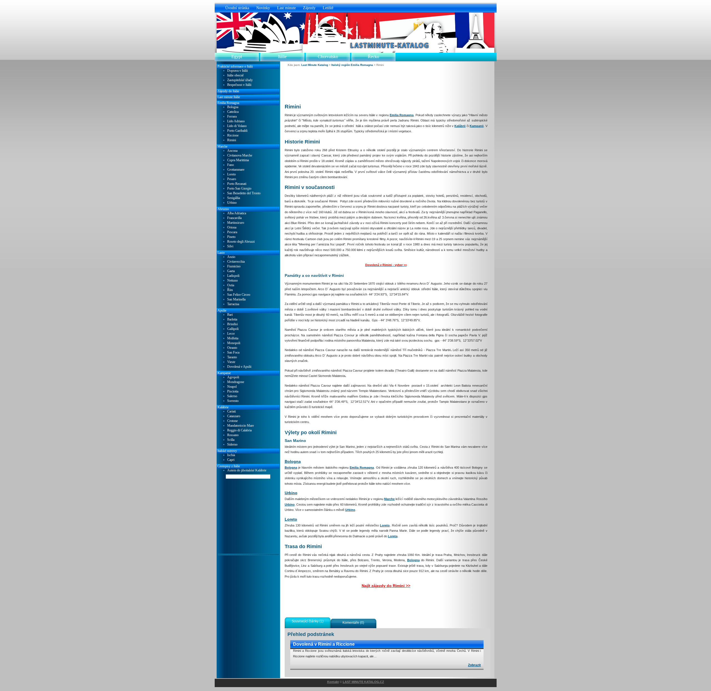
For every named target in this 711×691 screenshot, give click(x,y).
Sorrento (233, 401)
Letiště (328, 8)
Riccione (233, 135)
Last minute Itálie (228, 97)
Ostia (230, 285)
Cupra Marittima (238, 160)
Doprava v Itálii (237, 71)
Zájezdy (309, 8)
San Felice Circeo (238, 295)
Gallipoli (233, 329)
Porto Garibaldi (237, 131)
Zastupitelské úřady (240, 80)
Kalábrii (459, 126)
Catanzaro (233, 416)
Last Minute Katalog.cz (358, 39)
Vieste (231, 362)
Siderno (232, 444)
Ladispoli (233, 276)
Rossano (233, 435)
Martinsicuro (235, 223)
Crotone (232, 421)
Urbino (291, 493)
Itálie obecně (235, 75)
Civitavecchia (236, 262)
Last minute (286, 8)
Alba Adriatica (236, 213)
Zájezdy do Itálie (228, 91)
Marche (389, 499)
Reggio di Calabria (239, 430)
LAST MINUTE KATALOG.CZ (363, 681)
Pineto (231, 237)
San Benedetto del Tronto (244, 193)
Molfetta (232, 338)
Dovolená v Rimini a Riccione (324, 644)
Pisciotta (232, 391)
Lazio (221, 253)
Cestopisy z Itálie (228, 466)
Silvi (230, 246)
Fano (230, 165)
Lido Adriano (236, 121)
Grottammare (235, 169)
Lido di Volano (237, 126)
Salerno (232, 396)
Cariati (231, 411)
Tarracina (233, 304)
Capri (230, 460)
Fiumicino (234, 266)
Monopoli (233, 343)
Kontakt (333, 681)
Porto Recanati (236, 184)
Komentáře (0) (353, 623)
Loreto (291, 519)
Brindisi (232, 324)
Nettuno (232, 280)
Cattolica (233, 112)
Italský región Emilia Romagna (352, 64)
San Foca (233, 352)
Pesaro (231, 179)
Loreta (392, 536)
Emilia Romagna (402, 115)
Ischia (231, 455)
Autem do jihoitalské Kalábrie (246, 470)
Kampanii (477, 126)
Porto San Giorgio (239, 188)
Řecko (373, 56)
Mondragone (235, 382)
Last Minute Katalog (314, 64)
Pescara (232, 232)
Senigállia (233, 198)
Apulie (221, 310)
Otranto (232, 348)
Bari (230, 315)
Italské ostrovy (227, 451)
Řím (230, 290)
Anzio (231, 257)
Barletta (232, 319)
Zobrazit (474, 665)
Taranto (232, 357)
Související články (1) (308, 621)
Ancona (232, 151)
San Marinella (236, 299)
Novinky (263, 8)
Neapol (232, 387)
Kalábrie (223, 407)
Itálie (282, 56)
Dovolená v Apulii (239, 367)
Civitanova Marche (239, 155)
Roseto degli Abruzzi (241, 241)
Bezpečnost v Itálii (239, 85)
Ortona (231, 227)
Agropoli (233, 377)
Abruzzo (223, 209)
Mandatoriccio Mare (240, 425)
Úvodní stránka (237, 8)
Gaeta (231, 271)
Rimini (231, 140)
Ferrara (232, 116)
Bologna (293, 461)
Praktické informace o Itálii (235, 66)
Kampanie (224, 373)
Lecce (231, 333)
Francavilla (234, 218)
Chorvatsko (328, 56)
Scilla (230, 440)
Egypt (236, 56)
